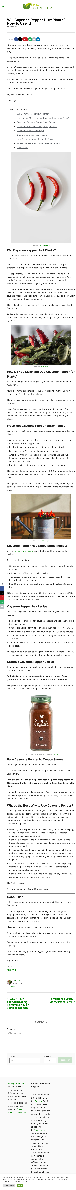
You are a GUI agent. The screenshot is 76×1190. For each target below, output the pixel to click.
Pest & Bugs (11, 986)
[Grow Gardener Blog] (37, 6)
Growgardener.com (17, 1083)
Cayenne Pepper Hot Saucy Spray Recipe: (37, 126)
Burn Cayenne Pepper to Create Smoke (35, 139)
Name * (13, 1056)
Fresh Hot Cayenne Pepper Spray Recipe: (36, 122)
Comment (11, 1029)
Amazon (55, 754)
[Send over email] (30, 39)
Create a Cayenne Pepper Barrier (32, 135)
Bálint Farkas (44, 366)
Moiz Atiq (11, 970)
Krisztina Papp (44, 541)
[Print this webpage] (34, 39)
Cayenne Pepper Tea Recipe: (30, 130)
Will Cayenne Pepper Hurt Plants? (33, 114)
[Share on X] (20, 39)
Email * (47, 1056)
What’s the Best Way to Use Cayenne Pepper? (38, 143)
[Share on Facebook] (16, 39)
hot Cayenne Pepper (23, 551)
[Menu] (3, 6)
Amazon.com (40, 1130)
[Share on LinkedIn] (38, 39)
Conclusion (22, 147)
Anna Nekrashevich (44, 245)
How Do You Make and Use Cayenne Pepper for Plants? (43, 118)
